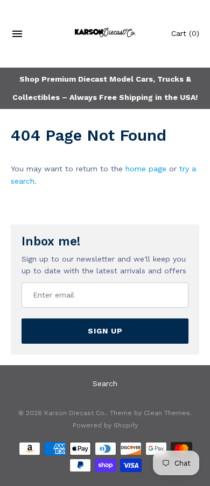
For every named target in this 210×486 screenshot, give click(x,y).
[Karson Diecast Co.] (105, 33)
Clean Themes (167, 413)
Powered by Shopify (105, 425)
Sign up (105, 331)
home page (145, 168)
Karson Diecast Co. (75, 413)
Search (105, 383)
